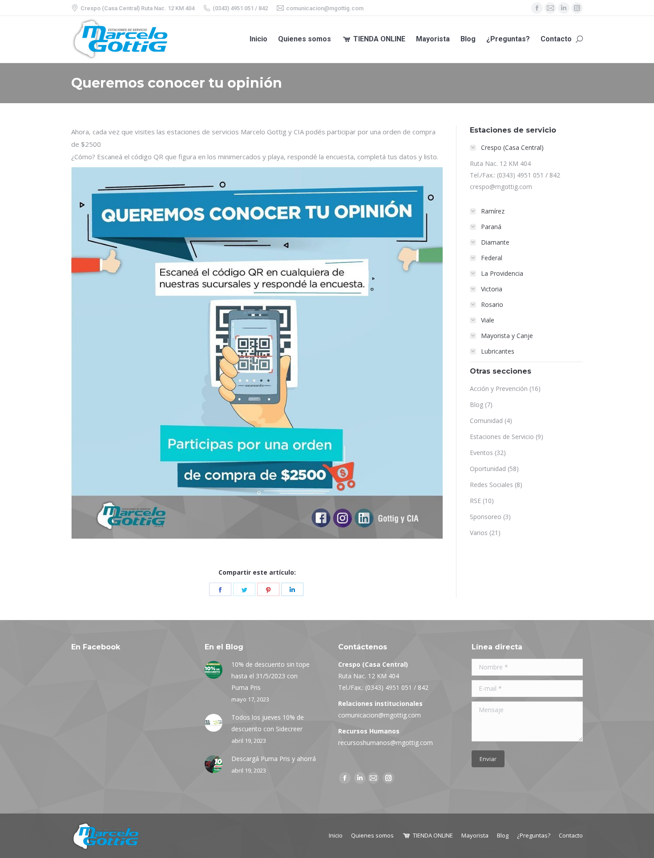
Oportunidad (488, 468)
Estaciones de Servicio (502, 436)
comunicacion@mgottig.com (379, 715)
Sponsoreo (485, 516)
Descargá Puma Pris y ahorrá (273, 758)
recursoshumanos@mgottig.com (385, 742)
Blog (476, 404)
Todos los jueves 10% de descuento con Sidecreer (267, 723)
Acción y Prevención (499, 388)
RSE (475, 500)
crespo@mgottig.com (501, 186)
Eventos (481, 452)
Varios (479, 532)
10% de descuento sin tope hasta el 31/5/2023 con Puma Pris (270, 676)
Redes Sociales (491, 484)
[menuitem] (258, 39)
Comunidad (486, 420)
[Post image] (213, 670)
